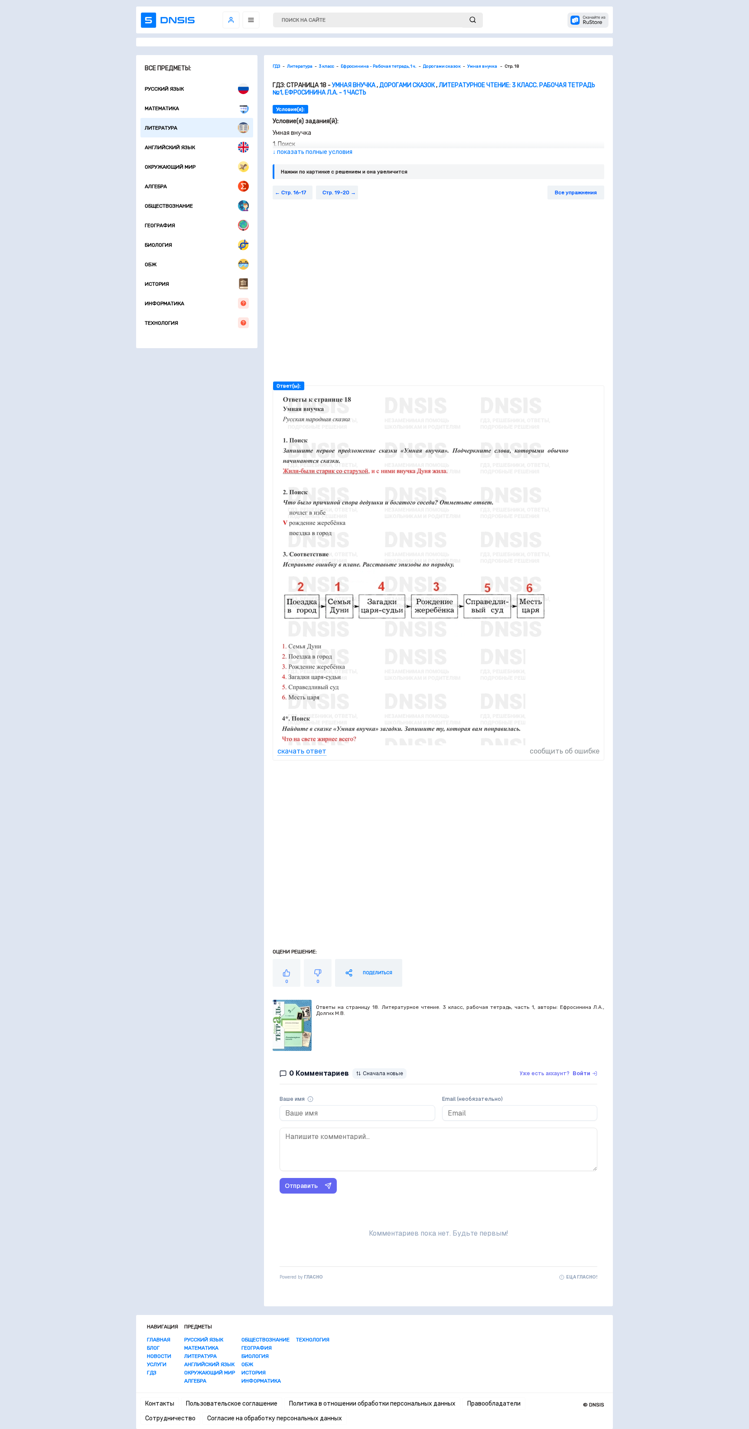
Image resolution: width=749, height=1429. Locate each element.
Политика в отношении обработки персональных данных (372, 1403)
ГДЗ (151, 1373)
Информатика (164, 303)
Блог (153, 1348)
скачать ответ (301, 751)
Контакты (159, 1403)
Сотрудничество (170, 1418)
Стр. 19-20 (335, 192)
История (157, 284)
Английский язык (170, 147)
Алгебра (156, 186)
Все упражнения (576, 192)
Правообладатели (494, 1403)
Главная (158, 1340)
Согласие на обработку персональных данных (274, 1418)
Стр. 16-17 (293, 192)
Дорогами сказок (407, 85)
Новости (159, 1356)
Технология (161, 323)
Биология (158, 245)
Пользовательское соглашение (231, 1403)
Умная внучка (354, 85)
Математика (162, 108)
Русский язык (164, 89)
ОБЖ (150, 264)
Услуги (156, 1364)
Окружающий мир (170, 167)
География (160, 225)
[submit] (472, 20)
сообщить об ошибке (564, 751)
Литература (161, 128)
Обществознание (169, 206)
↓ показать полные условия (312, 152)
